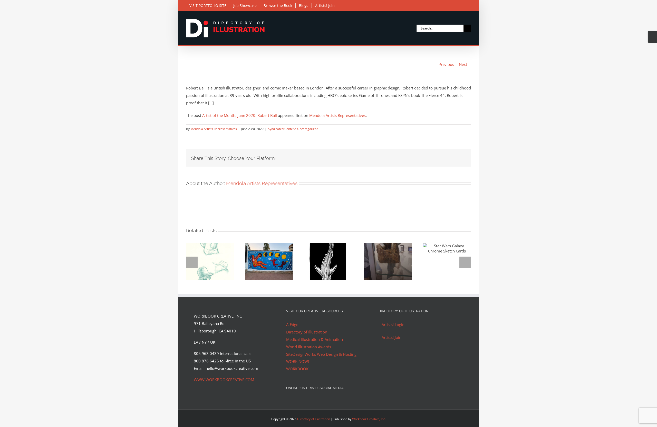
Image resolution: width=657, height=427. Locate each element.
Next (463, 64)
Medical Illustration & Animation (314, 339)
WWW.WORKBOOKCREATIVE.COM (224, 379)
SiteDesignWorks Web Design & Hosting (321, 354)
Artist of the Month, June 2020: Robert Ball (239, 115)
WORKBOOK (297, 368)
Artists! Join (391, 337)
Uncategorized (307, 129)
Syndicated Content (282, 129)
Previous (446, 64)
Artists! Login (393, 324)
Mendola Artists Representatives (337, 115)
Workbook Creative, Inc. (369, 419)
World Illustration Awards (308, 346)
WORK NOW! (297, 361)
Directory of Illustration (306, 331)
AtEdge (292, 324)
